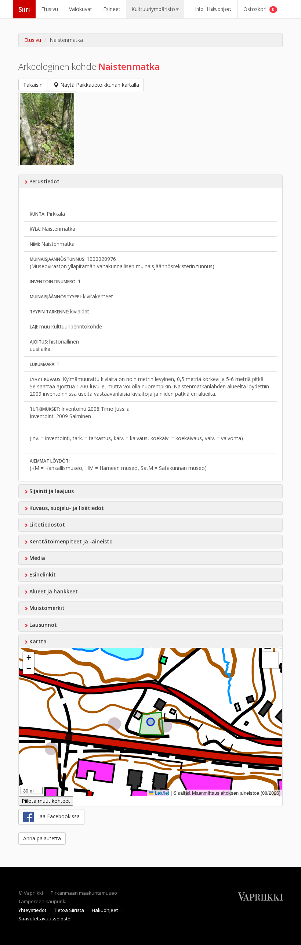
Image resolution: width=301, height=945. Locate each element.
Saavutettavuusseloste (44, 918)
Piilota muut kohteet (46, 800)
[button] (28, 657)
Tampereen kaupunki (42, 901)
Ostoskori (259, 9)
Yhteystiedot (32, 910)
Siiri (24, 9)
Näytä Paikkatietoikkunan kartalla (99, 84)
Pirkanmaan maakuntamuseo (84, 893)
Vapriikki (34, 893)
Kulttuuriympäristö (153, 9)
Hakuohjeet (219, 9)
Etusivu (49, 9)
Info (199, 9)
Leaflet (161, 792)
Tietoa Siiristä (69, 910)
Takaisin (33, 84)
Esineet (111, 9)
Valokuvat (80, 9)
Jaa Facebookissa (57, 816)
